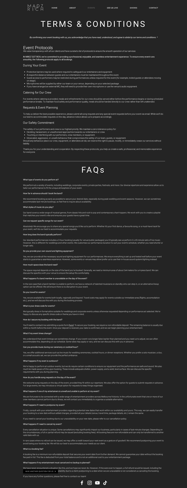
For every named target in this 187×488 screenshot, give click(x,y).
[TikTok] (105, 483)
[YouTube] (97, 483)
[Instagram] (89, 483)
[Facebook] (82, 483)
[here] (71, 325)
